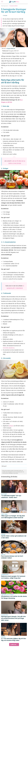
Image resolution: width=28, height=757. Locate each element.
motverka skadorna (8, 348)
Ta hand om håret (13, 5)
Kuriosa (3, 534)
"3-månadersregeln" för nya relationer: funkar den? (11, 496)
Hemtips (3, 554)
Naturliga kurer (4, 5)
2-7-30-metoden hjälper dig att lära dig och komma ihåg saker (13, 639)
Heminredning (4, 574)
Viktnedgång (4, 614)
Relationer (4, 494)
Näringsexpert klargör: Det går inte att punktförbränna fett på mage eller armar (13, 618)
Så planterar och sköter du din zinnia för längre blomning (14, 597)
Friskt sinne (4, 514)
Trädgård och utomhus (7, 594)
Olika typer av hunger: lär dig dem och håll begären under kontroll (13, 516)
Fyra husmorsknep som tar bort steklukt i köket (12, 557)
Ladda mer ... (14, 644)
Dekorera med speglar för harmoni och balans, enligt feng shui (13, 577)
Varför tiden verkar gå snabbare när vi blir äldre (13, 537)
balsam (11, 425)
